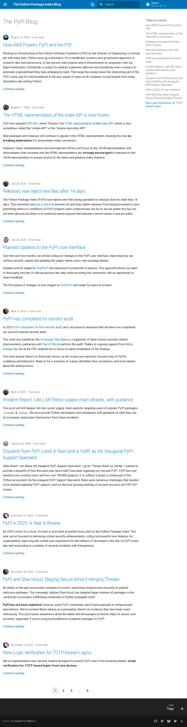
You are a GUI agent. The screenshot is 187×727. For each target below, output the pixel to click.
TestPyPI (43, 268)
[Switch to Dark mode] (92, 4)
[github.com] (156, 721)
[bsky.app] (169, 721)
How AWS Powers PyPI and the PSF (37, 45)
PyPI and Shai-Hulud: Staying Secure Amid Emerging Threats (61, 579)
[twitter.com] (175, 721)
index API (107, 123)
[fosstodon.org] (162, 721)
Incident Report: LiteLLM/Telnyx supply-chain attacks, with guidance (68, 399)
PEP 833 (32, 123)
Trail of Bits (49, 344)
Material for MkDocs (25, 721)
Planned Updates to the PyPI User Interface (44, 247)
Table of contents (156, 20)
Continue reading (13, 89)
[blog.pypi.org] (182, 721)
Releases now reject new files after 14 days (44, 191)
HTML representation (78, 123)
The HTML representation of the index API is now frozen (56, 115)
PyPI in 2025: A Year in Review (32, 523)
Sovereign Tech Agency (55, 339)
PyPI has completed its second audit (38, 318)
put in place (43, 204)
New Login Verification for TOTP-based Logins (47, 652)
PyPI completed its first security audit (37, 327)
